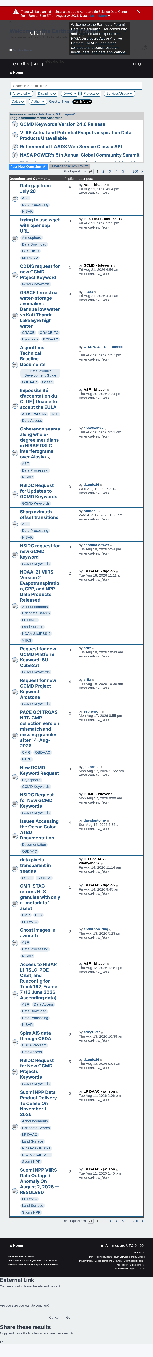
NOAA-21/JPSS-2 (36, 634)
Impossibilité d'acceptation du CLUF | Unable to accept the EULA (38, 399)
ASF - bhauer (95, 185)
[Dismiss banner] (138, 12)
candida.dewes (96, 545)
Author (36, 101)
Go (68, 1317)
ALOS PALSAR (34, 414)
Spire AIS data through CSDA (35, 1035)
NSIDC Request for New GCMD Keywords (37, 800)
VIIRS (26, 640)
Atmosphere (31, 238)
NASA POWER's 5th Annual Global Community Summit (80, 155)
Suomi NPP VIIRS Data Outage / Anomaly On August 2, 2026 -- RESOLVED (39, 1181)
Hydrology (30, 339)
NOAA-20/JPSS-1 (36, 1148)
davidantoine (95, 820)
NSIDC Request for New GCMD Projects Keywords (37, 1069)
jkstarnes (91, 767)
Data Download (34, 244)
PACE (26, 759)
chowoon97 (93, 428)
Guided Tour (57, 61)
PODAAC (50, 339)
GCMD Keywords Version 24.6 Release (62, 124)
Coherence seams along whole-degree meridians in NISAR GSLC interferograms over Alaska (40, 443)
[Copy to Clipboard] (1, 1342)
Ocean (47, 382)
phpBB (104, 1257)
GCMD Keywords (36, 284)
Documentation (34, 845)
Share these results (67, 166)
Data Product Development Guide (40, 373)
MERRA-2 (30, 258)
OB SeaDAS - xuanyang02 (92, 861)
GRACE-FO (49, 333)
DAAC (68, 93)
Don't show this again (22, 50)
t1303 (88, 292)
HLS (38, 915)
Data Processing (35, 205)
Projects (90, 93)
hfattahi (90, 511)
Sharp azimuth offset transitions (39, 514)
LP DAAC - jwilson (99, 1091)
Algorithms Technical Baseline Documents (33, 356)
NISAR (27, 211)
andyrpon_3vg (96, 929)
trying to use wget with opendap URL (40, 225)
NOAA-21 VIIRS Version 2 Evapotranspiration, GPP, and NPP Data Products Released (39, 586)
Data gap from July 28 (35, 188)
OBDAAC (29, 382)
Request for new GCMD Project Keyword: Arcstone (38, 689)
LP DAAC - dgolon (99, 571)
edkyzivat (92, 1032)
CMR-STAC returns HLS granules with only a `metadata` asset (40, 897)
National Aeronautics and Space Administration (33, 1264)
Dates (16, 101)
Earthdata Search (36, 613)
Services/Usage (118, 93)
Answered (20, 93)
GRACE (28, 333)
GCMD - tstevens (98, 265)
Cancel (54, 1317)
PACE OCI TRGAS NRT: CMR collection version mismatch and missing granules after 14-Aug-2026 (39, 728)
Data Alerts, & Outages (55, 114)
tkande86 (91, 485)
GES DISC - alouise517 (103, 219)
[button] (91, 171)
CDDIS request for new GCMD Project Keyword (40, 271)
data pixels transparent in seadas (35, 865)
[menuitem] (137, 64)
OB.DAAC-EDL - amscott (105, 347)
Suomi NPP (31, 1162)
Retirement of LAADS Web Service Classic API (71, 146)
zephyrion (92, 711)
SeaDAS (44, 878)
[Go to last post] (108, 185)
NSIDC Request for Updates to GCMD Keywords (38, 491)
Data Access (32, 421)
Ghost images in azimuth (37, 932)
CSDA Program (34, 1045)
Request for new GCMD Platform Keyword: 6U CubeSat (38, 657)
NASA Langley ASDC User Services (39, 1260)
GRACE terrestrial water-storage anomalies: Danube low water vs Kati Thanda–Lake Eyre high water (40, 309)
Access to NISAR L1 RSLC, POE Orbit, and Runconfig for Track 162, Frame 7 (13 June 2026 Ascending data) (38, 981)
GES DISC (30, 251)
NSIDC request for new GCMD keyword (40, 551)
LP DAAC (29, 620)
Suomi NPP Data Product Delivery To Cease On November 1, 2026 (38, 1103)
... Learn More (97, 16)
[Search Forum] (139, 84)
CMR (26, 752)
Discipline (45, 93)
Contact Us (139, 1252)
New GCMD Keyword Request (39, 770)
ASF (25, 198)
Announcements (35, 607)
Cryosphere (31, 780)
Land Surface (32, 627)
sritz (87, 648)
